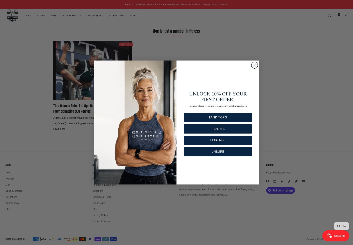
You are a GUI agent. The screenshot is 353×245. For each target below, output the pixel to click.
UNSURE (217, 151)
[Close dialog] (254, 65)
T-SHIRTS (218, 128)
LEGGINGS (218, 140)
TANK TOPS (218, 117)
